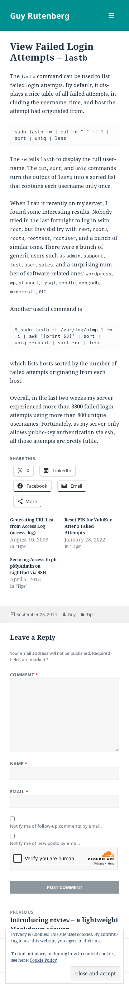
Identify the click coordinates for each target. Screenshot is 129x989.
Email (19, 792)
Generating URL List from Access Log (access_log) (32, 526)
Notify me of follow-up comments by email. (56, 826)
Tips (90, 614)
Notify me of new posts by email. (45, 843)
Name (19, 764)
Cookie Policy (43, 960)
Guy (72, 614)
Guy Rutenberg (40, 15)
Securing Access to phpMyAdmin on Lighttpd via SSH (34, 566)
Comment (24, 675)
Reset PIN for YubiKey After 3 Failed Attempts (88, 526)
